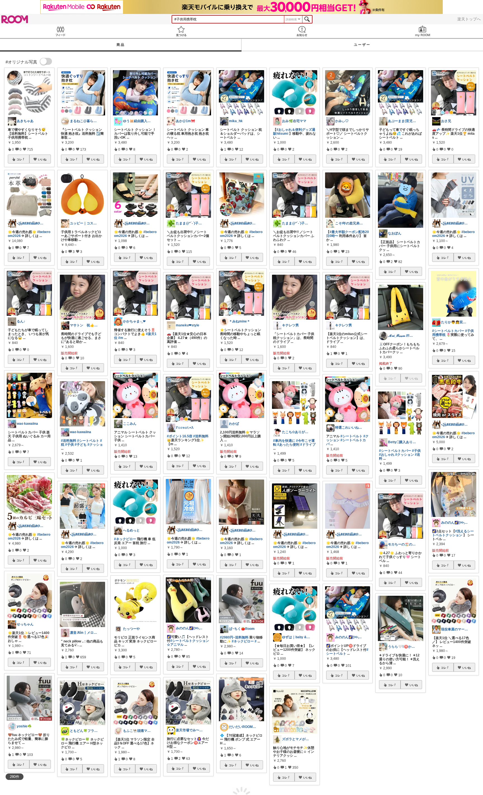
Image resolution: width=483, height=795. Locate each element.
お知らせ (302, 31)
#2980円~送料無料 (234, 637)
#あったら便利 (288, 445)
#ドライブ (308, 445)
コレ (19, 159)
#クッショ (95, 445)
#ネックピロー (125, 539)
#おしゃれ (386, 455)
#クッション (404, 455)
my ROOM (422, 31)
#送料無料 (68, 441)
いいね (42, 159)
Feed (60, 31)
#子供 (69, 445)
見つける (181, 31)
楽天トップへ (469, 19)
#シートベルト (88, 441)
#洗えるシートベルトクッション (453, 533)
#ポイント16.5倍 (179, 436)
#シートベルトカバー (395, 451)
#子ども (81, 445)
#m (120, 338)
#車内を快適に (284, 441)
